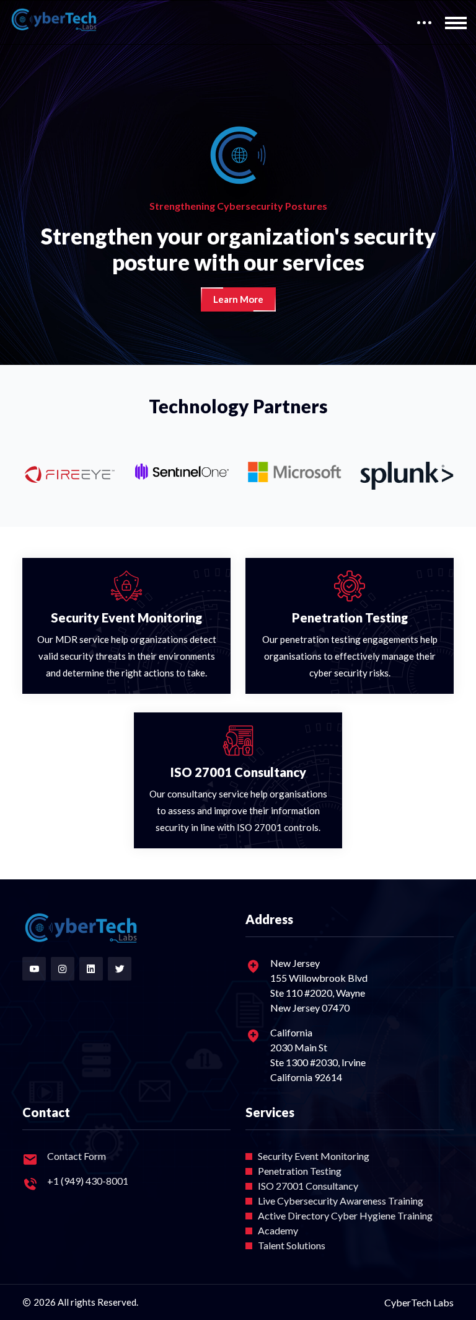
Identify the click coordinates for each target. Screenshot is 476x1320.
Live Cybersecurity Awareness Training (340, 1200)
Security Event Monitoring (313, 1156)
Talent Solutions (291, 1245)
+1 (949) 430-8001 (87, 1181)
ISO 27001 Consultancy (308, 1186)
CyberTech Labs (419, 1302)
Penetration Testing (300, 1171)
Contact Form (76, 1156)
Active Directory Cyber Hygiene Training (345, 1215)
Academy (278, 1230)
